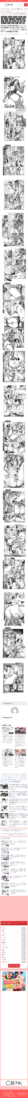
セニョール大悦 (12, 18)
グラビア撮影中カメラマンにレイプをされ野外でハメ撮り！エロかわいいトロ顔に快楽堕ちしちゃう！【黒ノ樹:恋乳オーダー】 (14, 834)
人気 (13, 1094)
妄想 (8, 779)
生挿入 (14, 957)
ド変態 (24, 18)
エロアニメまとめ (5, 8)
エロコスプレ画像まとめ (17, 8)
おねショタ (19, 774)
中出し (14, 928)
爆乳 (14, 954)
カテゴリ (4, 1096)
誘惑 (12, 781)
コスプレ (6, 18)
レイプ (18, 777)
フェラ (14, 777)
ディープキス (18, 18)
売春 (5, 779)
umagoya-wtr (7, 717)
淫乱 (14, 949)
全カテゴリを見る (14, 965)
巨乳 (11, 779)
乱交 (22, 777)
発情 (9, 781)
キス (2, 18)
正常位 (14, 952)
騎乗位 (14, 942)
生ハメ (6, 781)
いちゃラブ (14, 947)
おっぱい (12, 774)
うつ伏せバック (5, 774)
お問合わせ (9, 1096)
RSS (14, 1096)
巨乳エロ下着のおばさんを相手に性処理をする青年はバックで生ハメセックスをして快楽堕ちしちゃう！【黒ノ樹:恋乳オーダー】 (14, 830)
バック (14, 937)
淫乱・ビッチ (14, 962)
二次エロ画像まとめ (6, 1094)
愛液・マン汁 (17, 779)
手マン (23, 779)
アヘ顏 (4, 775)
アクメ (14, 945)
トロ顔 (14, 940)
